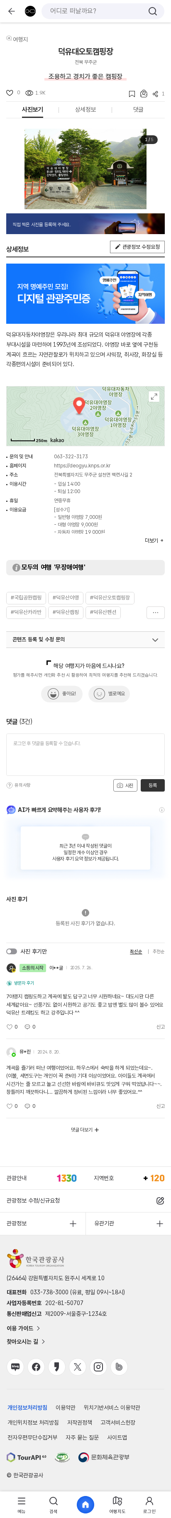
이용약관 (66, 1407)
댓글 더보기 (82, 1130)
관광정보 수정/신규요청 (33, 1200)
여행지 (20, 39)
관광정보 (17, 1223)
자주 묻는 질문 (82, 1437)
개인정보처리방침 (27, 1407)
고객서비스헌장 (117, 1422)
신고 (160, 1027)
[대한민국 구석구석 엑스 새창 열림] (77, 1367)
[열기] (155, 640)
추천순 (159, 951)
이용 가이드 (20, 1328)
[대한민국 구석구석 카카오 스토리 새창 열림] (57, 1367)
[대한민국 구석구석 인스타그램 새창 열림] (98, 1367)
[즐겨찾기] (129, 94)
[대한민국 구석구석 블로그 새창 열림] (15, 1367)
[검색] (153, 11)
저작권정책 (79, 1422)
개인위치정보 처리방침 (33, 1422)
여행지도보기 (154, 397)
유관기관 (104, 1223)
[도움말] (9, 785)
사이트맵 (117, 1437)
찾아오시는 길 (22, 1341)
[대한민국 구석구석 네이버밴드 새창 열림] (119, 1367)
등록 (152, 785)
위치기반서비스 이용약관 (112, 1407)
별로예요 (116, 694)
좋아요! (69, 694)
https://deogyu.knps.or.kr (82, 466)
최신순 (136, 951)
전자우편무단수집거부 (32, 1437)
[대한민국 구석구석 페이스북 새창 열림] (36, 1367)
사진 (128, 786)
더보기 (156, 612)
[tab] (21, 1505)
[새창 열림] (26, 1457)
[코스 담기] (141, 94)
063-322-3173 (71, 457)
